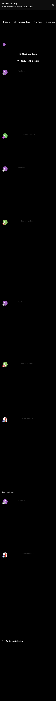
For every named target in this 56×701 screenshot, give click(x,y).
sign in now (8, 591)
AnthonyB (15, 418)
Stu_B (9, 44)
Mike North (15, 134)
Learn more (5, 5)
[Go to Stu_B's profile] (4, 44)
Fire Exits (26, 44)
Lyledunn (14, 221)
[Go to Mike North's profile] (5, 135)
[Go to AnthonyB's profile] (5, 419)
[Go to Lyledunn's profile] (5, 222)
